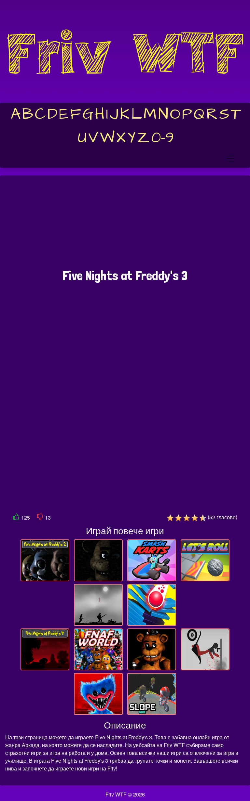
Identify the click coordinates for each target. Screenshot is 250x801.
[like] (16, 518)
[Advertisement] (125, 225)
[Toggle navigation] (231, 158)
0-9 (162, 138)
